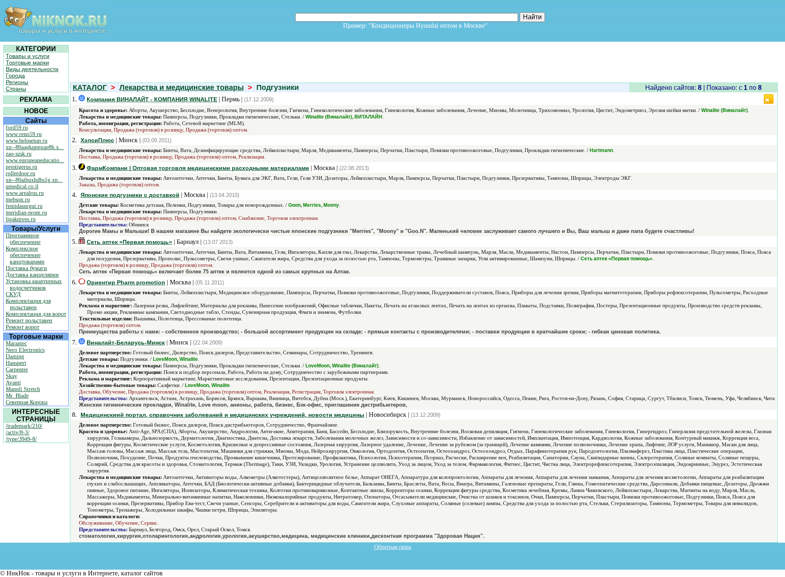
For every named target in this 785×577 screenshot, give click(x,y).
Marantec (16, 343)
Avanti (13, 383)
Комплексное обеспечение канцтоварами (25, 255)
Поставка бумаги (26, 268)
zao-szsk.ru (18, 154)
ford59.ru (17, 128)
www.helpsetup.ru (26, 141)
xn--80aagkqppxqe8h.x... (35, 147)
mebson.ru (18, 200)
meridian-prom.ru (26, 213)
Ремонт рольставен (29, 321)
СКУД (13, 294)
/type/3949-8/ (21, 439)
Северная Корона (26, 402)
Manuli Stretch (23, 389)
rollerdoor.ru (20, 173)
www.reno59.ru (24, 134)
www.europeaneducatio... (35, 160)
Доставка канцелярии (32, 275)
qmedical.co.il (22, 186)
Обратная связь (392, 547)
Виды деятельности (32, 69)
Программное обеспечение (23, 239)
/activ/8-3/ (17, 432)
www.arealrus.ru (25, 193)
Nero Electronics (25, 350)
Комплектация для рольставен (28, 304)
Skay (11, 376)
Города (15, 75)
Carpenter (17, 370)
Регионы (17, 82)
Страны (16, 88)
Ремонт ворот (22, 327)
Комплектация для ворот (36, 314)
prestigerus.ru (21, 167)
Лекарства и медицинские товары (181, 87)
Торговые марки (27, 62)
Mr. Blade (17, 396)
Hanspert (16, 363)
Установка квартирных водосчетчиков (34, 284)
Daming (15, 356)
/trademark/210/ (24, 426)
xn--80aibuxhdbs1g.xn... (34, 180)
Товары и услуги (27, 56)
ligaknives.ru (21, 219)
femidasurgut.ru (24, 206)
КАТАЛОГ (90, 87)
